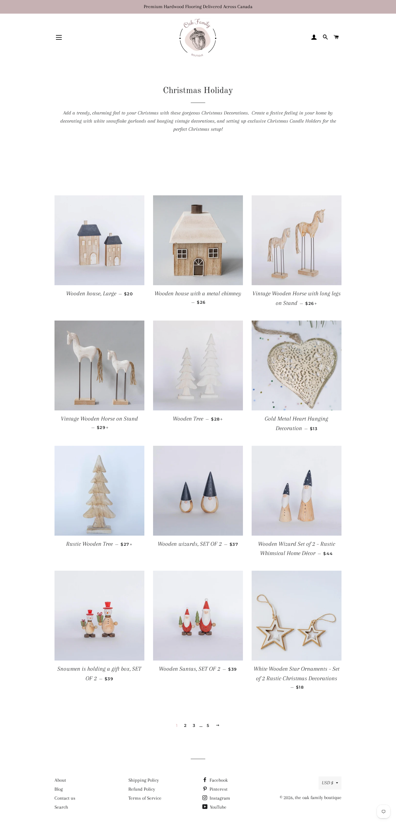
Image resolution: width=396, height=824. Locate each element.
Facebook (218, 780)
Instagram (219, 798)
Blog (59, 789)
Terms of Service (144, 798)
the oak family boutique (318, 797)
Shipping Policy (143, 780)
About (60, 780)
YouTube (217, 807)
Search (61, 807)
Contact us (65, 798)
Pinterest (218, 789)
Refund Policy (141, 789)
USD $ (327, 782)
